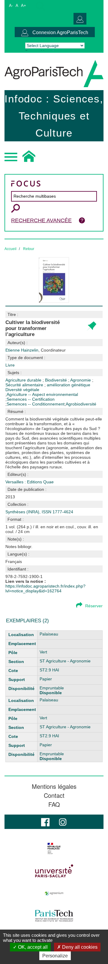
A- (11, 5)
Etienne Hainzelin (35, 350)
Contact (54, 795)
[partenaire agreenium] (54, 893)
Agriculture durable (24, 380)
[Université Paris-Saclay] (54, 870)
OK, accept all (32, 947)
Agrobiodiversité (81, 404)
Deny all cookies (79, 947)
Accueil (10, 249)
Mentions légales (54, 786)
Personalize (55, 955)
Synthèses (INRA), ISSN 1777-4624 (39, 511)
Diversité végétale (22, 389)
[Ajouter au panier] (91, 326)
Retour (28, 249)
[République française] (54, 848)
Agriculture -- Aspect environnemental (42, 394)
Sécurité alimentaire (24, 384)
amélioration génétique (68, 384)
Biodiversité (56, 380)
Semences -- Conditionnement (35, 404)
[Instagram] (62, 821)
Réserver (94, 605)
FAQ (54, 804)
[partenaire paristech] (54, 915)
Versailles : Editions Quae (29, 481)
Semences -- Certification (31, 399)
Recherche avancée (41, 220)
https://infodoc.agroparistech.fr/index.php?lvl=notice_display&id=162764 (45, 588)
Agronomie (81, 380)
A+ (23, 5)
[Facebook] (45, 821)
